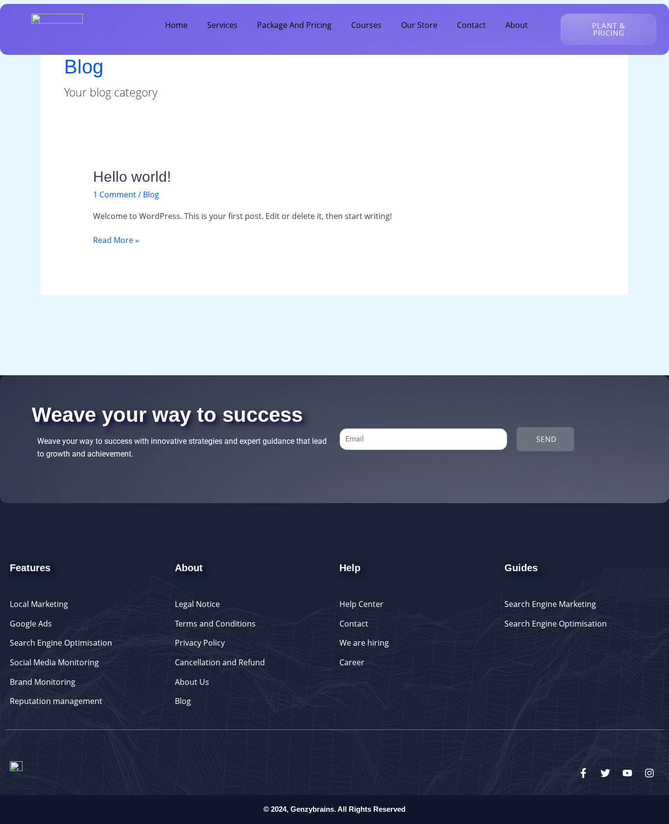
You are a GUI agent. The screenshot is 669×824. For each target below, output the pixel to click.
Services (222, 25)
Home (176, 25)
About (516, 25)
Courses (366, 25)
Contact (471, 25)
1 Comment (114, 194)
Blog (151, 194)
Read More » (116, 239)
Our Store (419, 25)
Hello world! (132, 177)
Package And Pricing (294, 25)
